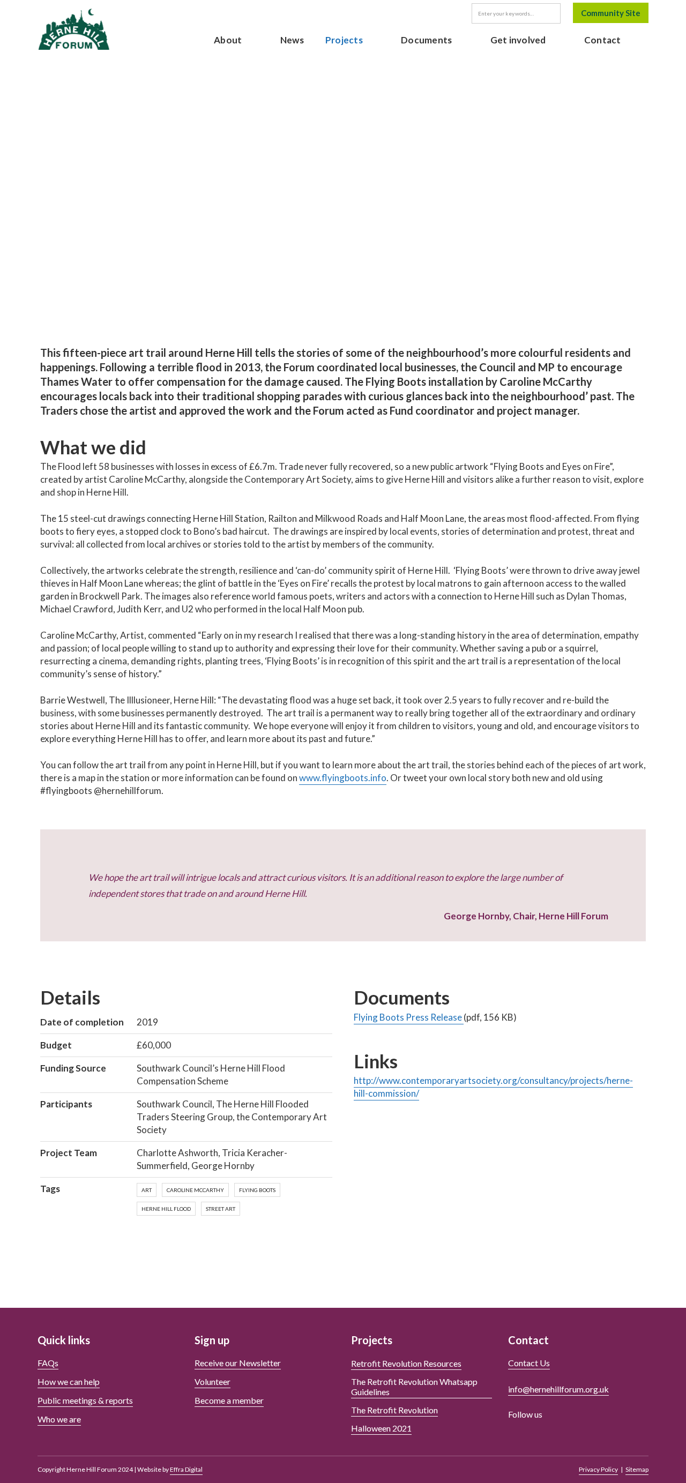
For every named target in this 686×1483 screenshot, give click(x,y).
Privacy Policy (598, 1469)
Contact (602, 40)
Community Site (610, 13)
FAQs (48, 1363)
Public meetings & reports (85, 1400)
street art (220, 1208)
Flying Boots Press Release (409, 1017)
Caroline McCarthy (195, 1190)
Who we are (59, 1419)
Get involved (518, 40)
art (146, 1190)
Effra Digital (186, 1469)
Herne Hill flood (166, 1208)
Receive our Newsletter (238, 1363)
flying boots (257, 1190)
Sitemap (636, 1469)
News (292, 40)
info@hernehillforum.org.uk (558, 1389)
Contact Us (529, 1363)
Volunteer (212, 1381)
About (228, 40)
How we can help (69, 1381)
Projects (344, 40)
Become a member (229, 1400)
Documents (426, 40)
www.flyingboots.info (342, 777)
